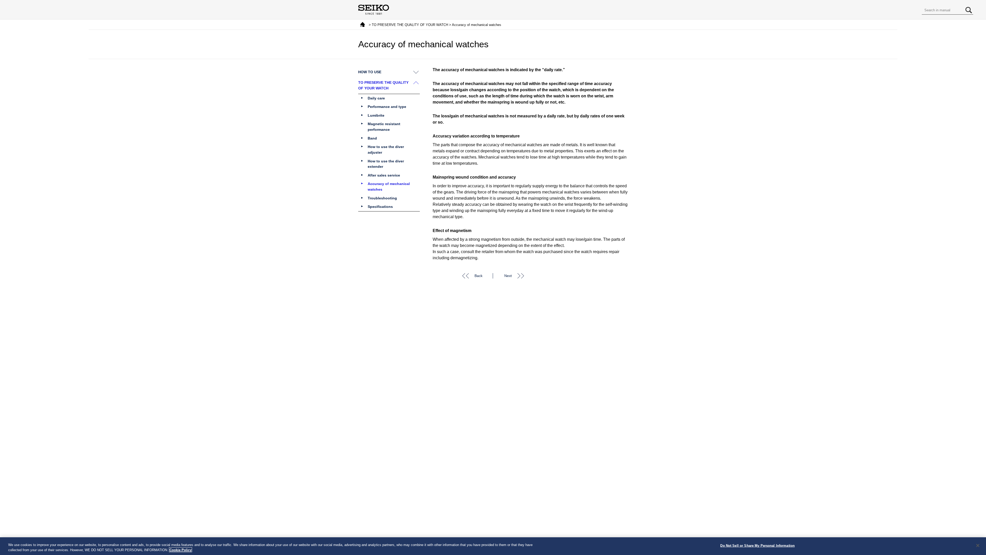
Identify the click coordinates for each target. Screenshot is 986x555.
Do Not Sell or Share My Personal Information (757, 546)
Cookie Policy (180, 550)
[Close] (977, 545)
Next (508, 276)
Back (478, 276)
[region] (493, 546)
